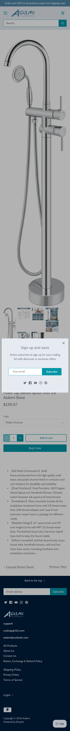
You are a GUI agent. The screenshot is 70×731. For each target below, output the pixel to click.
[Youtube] (35, 382)
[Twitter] (24, 382)
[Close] (63, 343)
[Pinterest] (45, 382)
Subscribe (51, 371)
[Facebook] (30, 382)
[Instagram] (40, 382)
